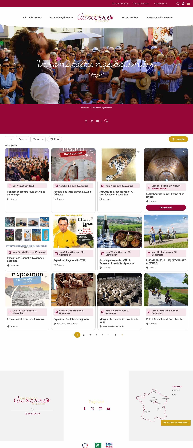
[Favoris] (178, 3)
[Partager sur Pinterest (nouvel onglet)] (91, 122)
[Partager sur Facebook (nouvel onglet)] (86, 122)
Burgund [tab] (175, 391)
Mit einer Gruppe (120, 3)
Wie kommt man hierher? (175, 422)
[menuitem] (32, 17)
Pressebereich (160, 3)
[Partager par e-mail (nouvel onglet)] (97, 122)
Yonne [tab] (174, 395)
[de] (189, 3)
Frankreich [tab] (175, 387)
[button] (183, 3)
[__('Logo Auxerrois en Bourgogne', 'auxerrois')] (32, 400)
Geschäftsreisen (141, 3)
